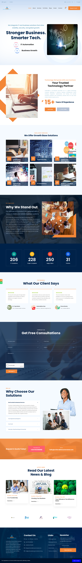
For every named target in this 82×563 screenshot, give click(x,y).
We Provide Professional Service (16, 402)
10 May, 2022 (38, 496)
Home (29, 8)
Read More (10, 500)
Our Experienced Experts (14, 418)
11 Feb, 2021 (62, 497)
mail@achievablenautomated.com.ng (33, 551)
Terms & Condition (53, 551)
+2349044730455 (29, 545)
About (34, 8)
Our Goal (10, 424)
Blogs (50, 8)
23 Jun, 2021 (14, 495)
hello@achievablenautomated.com (33, 548)
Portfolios (45, 8)
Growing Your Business (38, 498)
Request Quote (73, 8)
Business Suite (52, 545)
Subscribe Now (68, 550)
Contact (60, 8)
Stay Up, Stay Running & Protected (17, 429)
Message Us (11, 371)
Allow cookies (76, 560)
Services (39, 8)
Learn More (50, 109)
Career (55, 8)
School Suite (51, 548)
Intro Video (64, 109)
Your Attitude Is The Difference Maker (64, 500)
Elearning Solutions (53, 542)
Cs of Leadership (12, 498)
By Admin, (9, 495)
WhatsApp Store (52, 539)
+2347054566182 (29, 542)
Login (79, 2)
